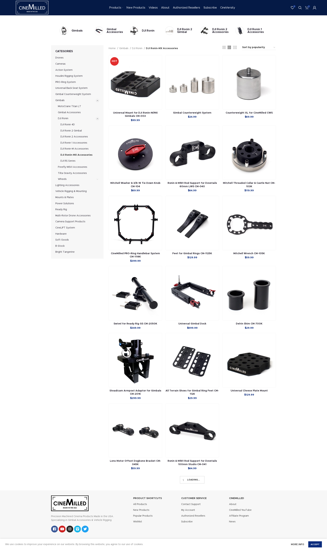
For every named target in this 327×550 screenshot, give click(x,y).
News (232, 522)
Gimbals (60, 100)
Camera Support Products (70, 221)
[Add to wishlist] (159, 68)
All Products (140, 504)
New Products (141, 510)
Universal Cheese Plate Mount (249, 391)
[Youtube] (62, 529)
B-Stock (60, 246)
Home (112, 48)
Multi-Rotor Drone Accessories (73, 215)
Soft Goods (62, 240)
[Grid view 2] (224, 47)
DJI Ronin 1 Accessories (73, 143)
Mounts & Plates (64, 197)
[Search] (300, 7)
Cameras (60, 64)
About (232, 504)
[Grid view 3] (229, 47)
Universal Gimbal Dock (192, 324)
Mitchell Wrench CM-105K (249, 253)
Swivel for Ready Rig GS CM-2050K (135, 324)
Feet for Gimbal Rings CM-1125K (192, 253)
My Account (188, 510)
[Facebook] (54, 529)
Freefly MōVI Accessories (72, 167)
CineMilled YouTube (240, 510)
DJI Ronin (63, 118)
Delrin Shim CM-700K (249, 324)
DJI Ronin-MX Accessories (76, 155)
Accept (315, 544)
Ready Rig (61, 209)
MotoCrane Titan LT (69, 106)
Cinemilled (236, 498)
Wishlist (137, 522)
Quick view (159, 61)
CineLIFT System (65, 228)
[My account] (314, 7)
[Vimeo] (77, 529)
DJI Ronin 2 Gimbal (71, 131)
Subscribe (187, 522)
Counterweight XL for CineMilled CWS (249, 113)
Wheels (62, 179)
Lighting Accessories (67, 185)
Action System (64, 70)
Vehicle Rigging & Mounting (71, 191)
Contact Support (191, 504)
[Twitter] (85, 529)
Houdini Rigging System (69, 76)
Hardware (61, 234)
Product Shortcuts (147, 498)
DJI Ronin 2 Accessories (74, 137)
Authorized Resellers (193, 516)
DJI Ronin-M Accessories (74, 149)
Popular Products (143, 516)
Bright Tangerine (65, 252)
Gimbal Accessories (69, 112)
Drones (59, 58)
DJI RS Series (67, 161)
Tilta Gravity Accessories (72, 173)
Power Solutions (64, 203)
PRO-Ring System (65, 82)
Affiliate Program (239, 516)
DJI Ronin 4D (67, 124)
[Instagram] (69, 529)
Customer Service (194, 498)
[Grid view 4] (235, 47)
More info (297, 544)
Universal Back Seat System (71, 88)
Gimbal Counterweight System (73, 94)
